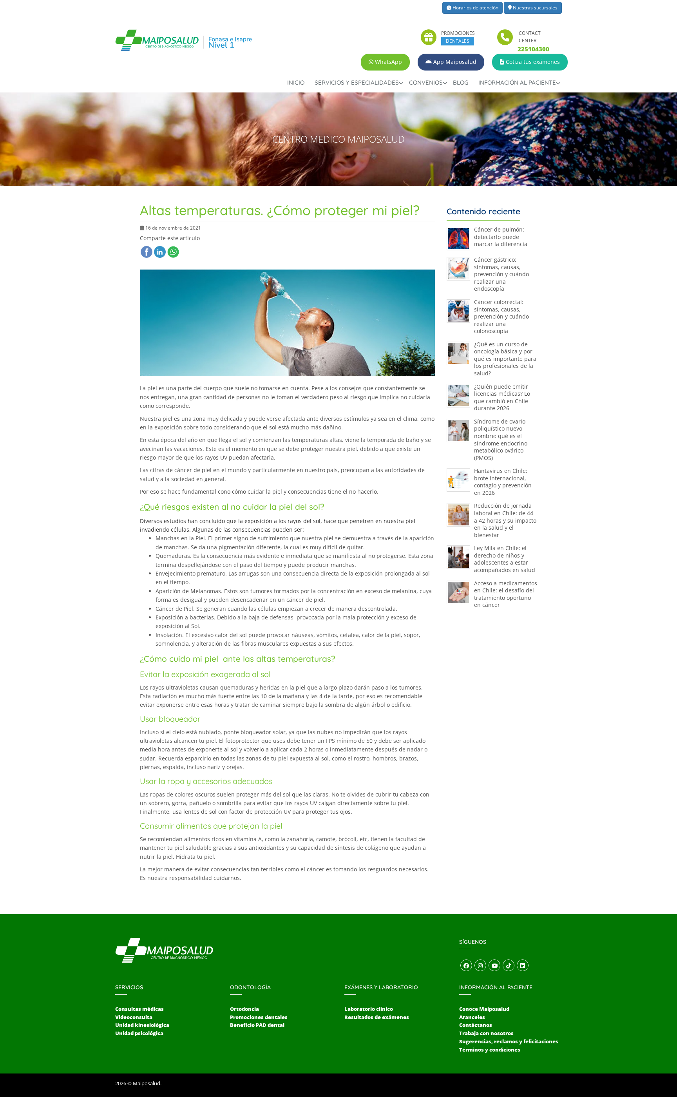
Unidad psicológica (139, 1033)
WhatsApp (387, 61)
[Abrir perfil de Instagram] (480, 965)
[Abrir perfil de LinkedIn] (523, 965)
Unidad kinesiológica (142, 1024)
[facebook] (146, 252)
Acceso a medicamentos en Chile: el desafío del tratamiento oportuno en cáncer (505, 594)
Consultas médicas (139, 1008)
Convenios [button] (426, 82)
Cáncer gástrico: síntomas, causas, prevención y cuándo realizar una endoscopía (501, 274)
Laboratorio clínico (368, 1008)
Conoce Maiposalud (484, 1008)
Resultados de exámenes (376, 1017)
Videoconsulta (133, 1017)
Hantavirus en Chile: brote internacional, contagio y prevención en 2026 (503, 481)
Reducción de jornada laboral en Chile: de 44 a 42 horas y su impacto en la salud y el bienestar (505, 520)
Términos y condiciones (489, 1049)
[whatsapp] (173, 252)
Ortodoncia (244, 1008)
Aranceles (472, 1017)
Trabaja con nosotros (486, 1033)
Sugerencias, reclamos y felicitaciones (508, 1041)
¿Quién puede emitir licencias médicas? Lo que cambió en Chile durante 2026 (502, 397)
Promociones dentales (259, 1017)
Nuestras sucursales (535, 7)
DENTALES (457, 41)
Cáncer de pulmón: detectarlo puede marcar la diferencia (500, 237)
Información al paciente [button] (517, 82)
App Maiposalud (454, 61)
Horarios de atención (474, 7)
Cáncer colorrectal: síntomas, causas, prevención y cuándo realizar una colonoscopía (501, 316)
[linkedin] (160, 252)
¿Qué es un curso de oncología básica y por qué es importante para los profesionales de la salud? (505, 358)
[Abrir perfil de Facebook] (466, 965)
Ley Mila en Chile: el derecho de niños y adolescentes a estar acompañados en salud (504, 559)
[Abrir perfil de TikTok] (508, 965)
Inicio (295, 82)
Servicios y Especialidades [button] (357, 82)
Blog (460, 82)
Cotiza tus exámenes (532, 61)
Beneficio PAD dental (257, 1024)
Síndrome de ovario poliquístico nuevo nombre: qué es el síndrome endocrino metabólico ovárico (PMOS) (500, 440)
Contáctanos (475, 1024)
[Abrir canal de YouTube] (494, 965)
